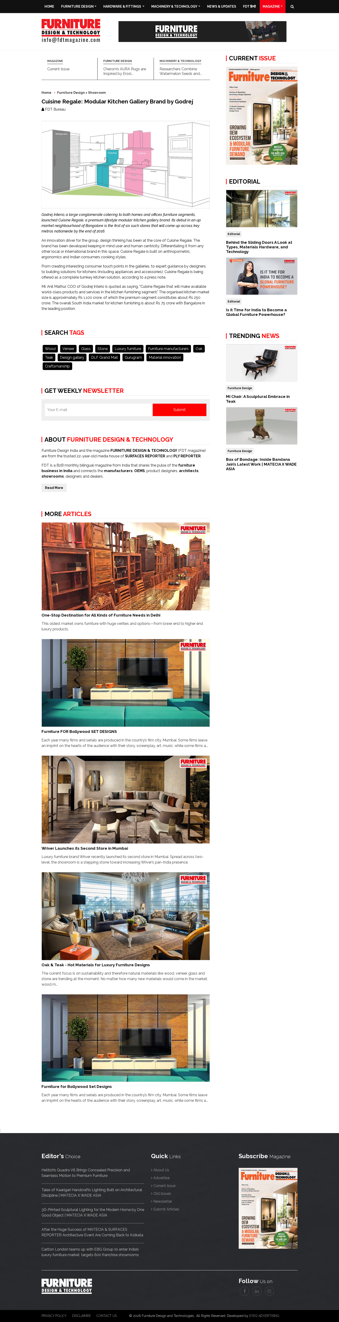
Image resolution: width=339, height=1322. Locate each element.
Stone (103, 349)
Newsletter (162, 1201)
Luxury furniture (128, 349)
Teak (49, 357)
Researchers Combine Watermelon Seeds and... (181, 71)
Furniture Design (77, 6)
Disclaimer (81, 1316)
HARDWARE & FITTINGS (122, 6)
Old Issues (162, 1193)
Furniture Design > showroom (81, 92)
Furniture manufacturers (168, 349)
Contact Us (106, 1316)
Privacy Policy (54, 1316)
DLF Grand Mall (104, 357)
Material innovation (165, 357)
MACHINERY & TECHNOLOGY (180, 61)
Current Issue (58, 69)
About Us (161, 1170)
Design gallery (72, 357)
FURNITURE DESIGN (117, 61)
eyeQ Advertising (264, 1316)
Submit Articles (166, 1209)
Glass (86, 349)
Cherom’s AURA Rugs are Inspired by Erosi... (124, 71)
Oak (199, 349)
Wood (50, 349)
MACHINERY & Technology (174, 6)
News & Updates (221, 6)
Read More (54, 488)
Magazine (271, 6)
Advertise (161, 1178)
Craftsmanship (57, 366)
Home (49, 6)
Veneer (68, 349)
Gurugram (133, 357)
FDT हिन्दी (249, 6)
